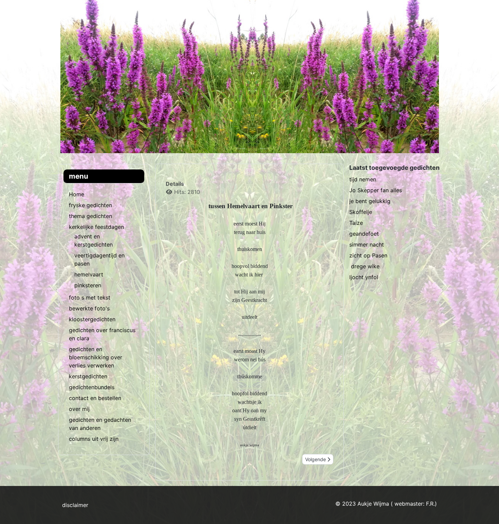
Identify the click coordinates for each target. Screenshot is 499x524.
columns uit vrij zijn (93, 438)
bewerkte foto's (89, 308)
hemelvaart (88, 274)
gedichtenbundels (91, 387)
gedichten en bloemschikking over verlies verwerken (95, 357)
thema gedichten (90, 216)
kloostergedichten (92, 319)
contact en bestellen (95, 398)
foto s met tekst (89, 297)
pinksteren (87, 285)
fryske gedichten (90, 205)
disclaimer (75, 505)
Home (76, 194)
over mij (79, 408)
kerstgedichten (88, 376)
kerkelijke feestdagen (96, 226)
